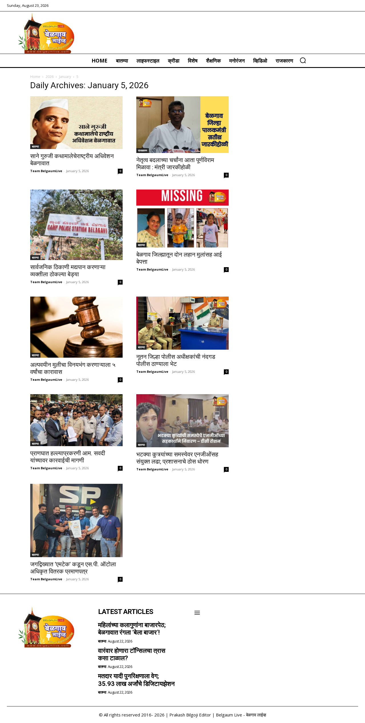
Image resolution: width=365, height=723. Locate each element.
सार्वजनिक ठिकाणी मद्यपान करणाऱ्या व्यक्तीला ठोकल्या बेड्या (68, 271)
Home (35, 76)
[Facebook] (13, 662)
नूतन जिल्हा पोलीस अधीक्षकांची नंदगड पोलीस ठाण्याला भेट (175, 360)
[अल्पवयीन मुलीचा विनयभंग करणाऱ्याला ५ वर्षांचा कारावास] (76, 327)
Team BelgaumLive (46, 171)
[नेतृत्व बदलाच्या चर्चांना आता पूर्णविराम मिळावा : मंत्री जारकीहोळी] (182, 124)
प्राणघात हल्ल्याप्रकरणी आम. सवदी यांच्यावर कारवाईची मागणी (67, 457)
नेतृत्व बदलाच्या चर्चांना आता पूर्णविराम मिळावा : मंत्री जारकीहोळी (175, 164)
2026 (50, 76)
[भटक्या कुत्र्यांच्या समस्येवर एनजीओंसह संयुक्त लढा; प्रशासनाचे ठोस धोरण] (182, 420)
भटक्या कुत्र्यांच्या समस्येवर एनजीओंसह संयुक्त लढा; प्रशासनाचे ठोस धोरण (177, 458)
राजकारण (142, 150)
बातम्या (35, 146)
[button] (303, 60)
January (65, 76)
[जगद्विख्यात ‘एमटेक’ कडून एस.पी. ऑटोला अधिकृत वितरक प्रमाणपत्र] (76, 520)
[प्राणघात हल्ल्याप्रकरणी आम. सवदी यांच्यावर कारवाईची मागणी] (76, 420)
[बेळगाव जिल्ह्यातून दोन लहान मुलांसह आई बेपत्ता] (182, 218)
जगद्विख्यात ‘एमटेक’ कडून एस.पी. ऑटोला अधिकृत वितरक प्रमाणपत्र (73, 568)
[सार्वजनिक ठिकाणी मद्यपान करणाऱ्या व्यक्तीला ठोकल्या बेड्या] (76, 225)
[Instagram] (28, 662)
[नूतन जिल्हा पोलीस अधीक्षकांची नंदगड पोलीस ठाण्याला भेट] (182, 323)
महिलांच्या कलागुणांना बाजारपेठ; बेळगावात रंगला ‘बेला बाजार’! (132, 628)
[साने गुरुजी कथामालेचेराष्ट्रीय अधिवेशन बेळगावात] (76, 122)
